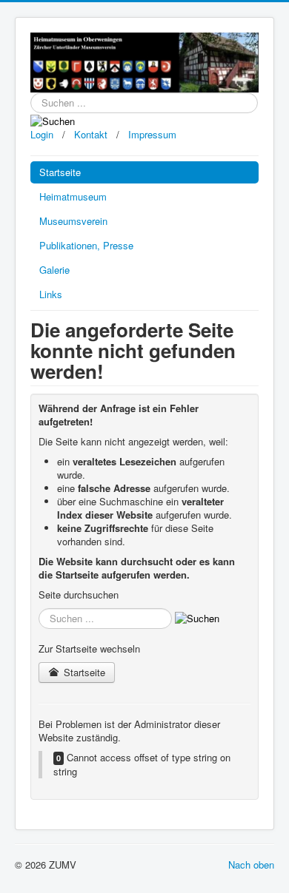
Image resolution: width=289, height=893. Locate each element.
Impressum (152, 134)
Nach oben (251, 864)
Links (50, 294)
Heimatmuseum (73, 196)
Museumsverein (73, 221)
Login (41, 134)
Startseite (60, 172)
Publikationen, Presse (86, 245)
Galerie (54, 270)
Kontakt (89, 134)
